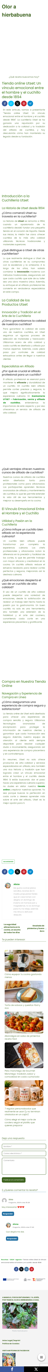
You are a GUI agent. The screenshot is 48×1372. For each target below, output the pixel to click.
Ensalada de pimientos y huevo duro (35, 928)
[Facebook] (4, 103)
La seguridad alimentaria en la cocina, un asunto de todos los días (12, 928)
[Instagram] (26, 1269)
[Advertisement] (24, 50)
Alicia (17, 884)
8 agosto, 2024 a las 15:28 (19, 1202)
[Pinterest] (24, 103)
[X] (17, 103)
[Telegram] (30, 103)
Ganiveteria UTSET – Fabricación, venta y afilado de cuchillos (24, 399)
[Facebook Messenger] (11, 103)
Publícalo (36, 1369)
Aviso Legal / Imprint (11, 1340)
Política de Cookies (10, 1343)
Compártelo (12, 1369)
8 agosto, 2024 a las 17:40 (23, 1227)
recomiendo (8, 861)
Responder (8, 1214)
